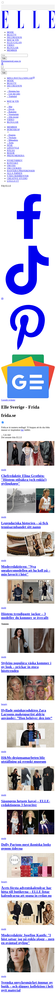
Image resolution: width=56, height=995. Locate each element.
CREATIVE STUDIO (17, 178)
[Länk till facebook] (28, 242)
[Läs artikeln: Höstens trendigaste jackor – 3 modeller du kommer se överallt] (28, 591)
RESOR (11, 153)
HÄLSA (11, 150)
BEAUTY (12, 35)
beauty (4, 704)
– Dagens (11, 135)
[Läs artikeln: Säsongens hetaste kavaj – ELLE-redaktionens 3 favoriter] (28, 778)
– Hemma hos (13, 91)
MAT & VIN (13, 40)
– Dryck (10, 109)
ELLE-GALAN (14, 42)
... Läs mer (6, 435)
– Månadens (12, 140)
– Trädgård (12, 96)
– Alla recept (12, 117)
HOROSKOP (13, 129)
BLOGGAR (12, 47)
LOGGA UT (13, 181)
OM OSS (11, 165)
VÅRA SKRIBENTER (18, 176)
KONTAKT (12, 163)
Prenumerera (7, 61)
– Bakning (11, 112)
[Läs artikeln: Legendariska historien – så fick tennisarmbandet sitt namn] (28, 501)
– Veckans (11, 137)
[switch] (3, 2)
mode (3, 469)
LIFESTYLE (13, 148)
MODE (10, 32)
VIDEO (10, 45)
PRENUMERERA (15, 155)
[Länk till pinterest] (28, 353)
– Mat (9, 106)
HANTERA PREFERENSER (21, 171)
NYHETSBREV (15, 160)
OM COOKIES (14, 168)
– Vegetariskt (13, 114)
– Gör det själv (13, 94)
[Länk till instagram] (2, 299)
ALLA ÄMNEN (14, 173)
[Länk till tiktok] (28, 296)
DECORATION (14, 37)
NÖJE (10, 145)
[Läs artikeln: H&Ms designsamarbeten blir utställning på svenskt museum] (28, 735)
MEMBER (12, 50)
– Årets (10, 142)
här (22, 430)
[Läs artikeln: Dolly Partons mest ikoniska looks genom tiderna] (28, 822)
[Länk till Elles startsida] (28, 27)
